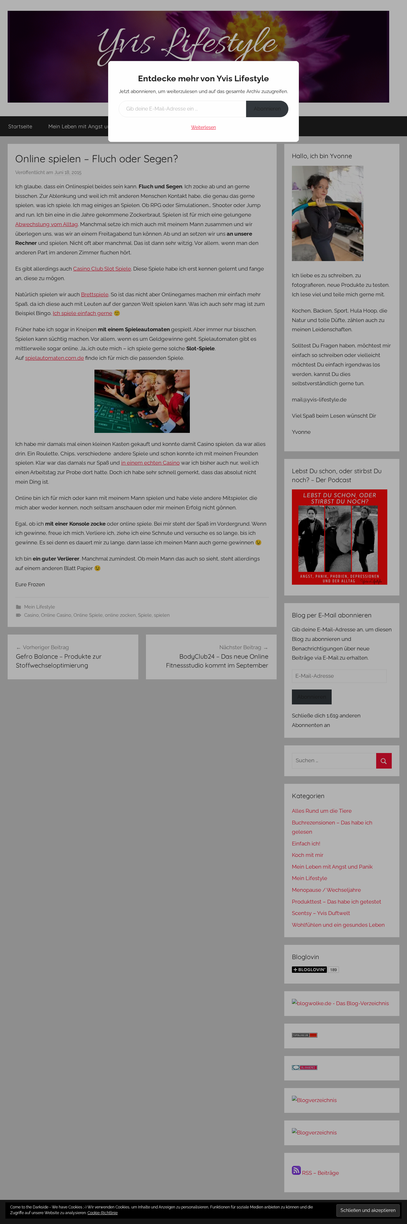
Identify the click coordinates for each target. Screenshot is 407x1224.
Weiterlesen (203, 127)
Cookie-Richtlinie (102, 1213)
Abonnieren (267, 109)
